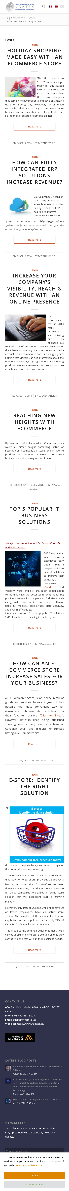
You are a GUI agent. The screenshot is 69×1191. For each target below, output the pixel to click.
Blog (34, 45)
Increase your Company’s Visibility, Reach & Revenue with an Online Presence (34, 288)
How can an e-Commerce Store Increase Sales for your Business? (34, 673)
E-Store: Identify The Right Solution (34, 786)
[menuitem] (42, 6)
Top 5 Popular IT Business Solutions (34, 515)
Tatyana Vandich (47, 143)
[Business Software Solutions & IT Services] (28, 6)
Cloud (47, 587)
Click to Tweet (51, 715)
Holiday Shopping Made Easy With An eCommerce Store (34, 57)
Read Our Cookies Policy (29, 1165)
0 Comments (37, 485)
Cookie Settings (34, 1184)
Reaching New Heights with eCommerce (34, 422)
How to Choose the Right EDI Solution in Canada (37, 1099)
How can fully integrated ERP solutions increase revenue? (34, 172)
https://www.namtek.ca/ (30, 1023)
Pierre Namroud (44, 966)
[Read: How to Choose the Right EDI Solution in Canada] (8, 1101)
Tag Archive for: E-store (20, 18)
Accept (34, 1175)
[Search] (42, 6)
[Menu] (62, 7)
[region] (34, 1171)
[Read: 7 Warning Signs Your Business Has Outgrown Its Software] (8, 1068)
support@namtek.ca (24, 1019)
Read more (34, 126)
